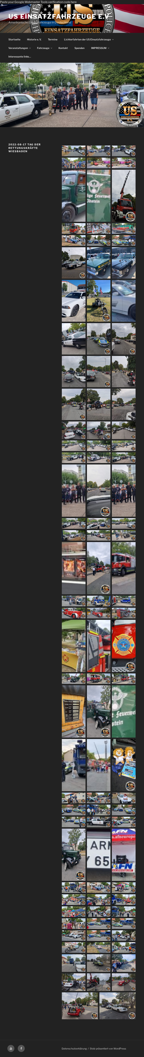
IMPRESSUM (98, 47)
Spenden (79, 47)
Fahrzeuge (43, 47)
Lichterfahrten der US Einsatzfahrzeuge (87, 39)
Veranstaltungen (18, 47)
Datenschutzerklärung (74, 1048)
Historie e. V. (34, 39)
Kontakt (63, 47)
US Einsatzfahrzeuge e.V (59, 16)
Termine (52, 39)
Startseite (14, 39)
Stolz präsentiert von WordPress (108, 1048)
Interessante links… (19, 56)
